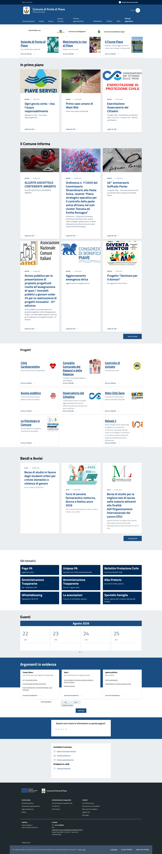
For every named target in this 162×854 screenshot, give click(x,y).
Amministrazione (28, 21)
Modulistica (98, 21)
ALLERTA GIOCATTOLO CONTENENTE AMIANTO (40, 184)
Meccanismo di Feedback (90, 809)
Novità (41, 21)
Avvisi (26, 468)
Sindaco (109, 21)
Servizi (50, 21)
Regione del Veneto (27, 2)
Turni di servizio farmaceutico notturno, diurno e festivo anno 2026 (81, 499)
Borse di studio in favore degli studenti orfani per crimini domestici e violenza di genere (40, 478)
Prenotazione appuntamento (31, 806)
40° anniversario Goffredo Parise (118, 184)
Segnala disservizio (27, 809)
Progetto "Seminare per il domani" (122, 277)
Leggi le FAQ (86, 812)
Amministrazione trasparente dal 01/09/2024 (62, 804)
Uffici (118, 21)
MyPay (24, 812)
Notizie (27, 99)
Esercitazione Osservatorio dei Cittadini (117, 107)
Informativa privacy (88, 803)
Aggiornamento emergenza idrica (77, 277)
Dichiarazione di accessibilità (91, 806)
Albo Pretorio (56, 809)
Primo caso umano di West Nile (79, 105)
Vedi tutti (81, 710)
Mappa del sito (26, 842)
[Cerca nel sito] (138, 10)
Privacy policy (81, 849)
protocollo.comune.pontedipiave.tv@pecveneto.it (67, 830)
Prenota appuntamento (78, 19)
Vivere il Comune (60, 20)
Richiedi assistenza (27, 803)
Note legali (85, 815)
